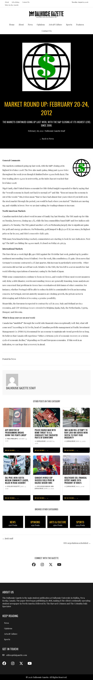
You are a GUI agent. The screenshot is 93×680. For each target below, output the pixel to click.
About (7, 2)
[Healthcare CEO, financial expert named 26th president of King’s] (76, 465)
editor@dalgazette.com (16, 655)
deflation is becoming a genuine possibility (37, 298)
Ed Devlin (29, 327)
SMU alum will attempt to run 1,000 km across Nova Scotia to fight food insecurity (76, 434)
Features (80, 24)
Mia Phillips (12, 439)
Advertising (15, 2)
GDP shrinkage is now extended (30, 308)
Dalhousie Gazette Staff (55, 131)
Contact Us (25, 2)
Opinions (41, 24)
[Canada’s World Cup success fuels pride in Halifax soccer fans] (46, 465)
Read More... (10, 450)
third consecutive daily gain (36, 233)
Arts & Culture (55, 24)
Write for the (11, 5)
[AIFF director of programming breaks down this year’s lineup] (16, 417)
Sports (69, 24)
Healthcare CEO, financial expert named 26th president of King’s (75, 480)
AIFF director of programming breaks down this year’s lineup (15, 432)
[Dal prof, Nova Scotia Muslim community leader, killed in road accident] (16, 465)
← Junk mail (7, 538)
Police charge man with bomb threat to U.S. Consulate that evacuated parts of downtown (46, 434)
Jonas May (41, 441)
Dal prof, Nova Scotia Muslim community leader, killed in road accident (16, 480)
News (30, 24)
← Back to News (46, 138)
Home (11, 24)
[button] (33, 564)
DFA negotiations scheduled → (77, 543)
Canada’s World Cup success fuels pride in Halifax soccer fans (44, 480)
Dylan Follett (13, 486)
